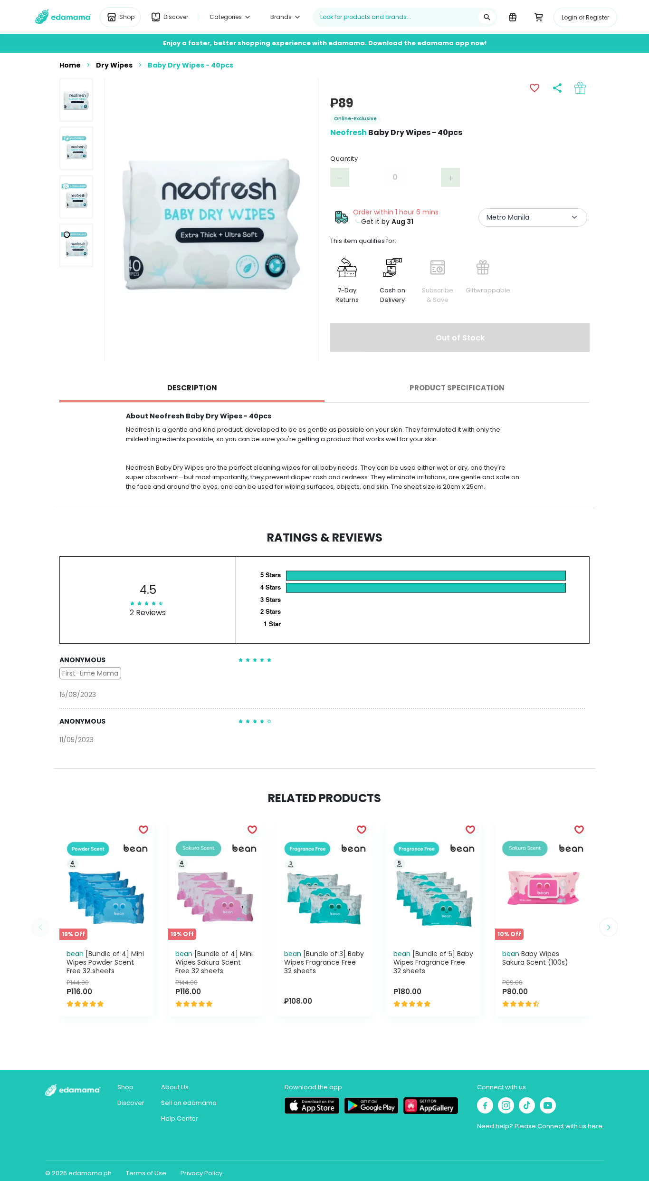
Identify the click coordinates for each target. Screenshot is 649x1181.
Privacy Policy (201, 1173)
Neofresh (348, 132)
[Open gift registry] (512, 16)
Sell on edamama (189, 1103)
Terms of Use (146, 1173)
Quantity (344, 158)
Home (70, 65)
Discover (130, 1103)
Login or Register (585, 17)
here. (596, 1126)
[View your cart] (538, 16)
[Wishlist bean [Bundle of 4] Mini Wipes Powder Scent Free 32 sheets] (143, 829)
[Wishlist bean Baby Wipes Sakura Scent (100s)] (579, 829)
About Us (175, 1087)
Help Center (179, 1118)
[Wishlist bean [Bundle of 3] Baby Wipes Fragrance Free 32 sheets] (361, 829)
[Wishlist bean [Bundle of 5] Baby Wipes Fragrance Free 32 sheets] (470, 829)
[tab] (191, 388)
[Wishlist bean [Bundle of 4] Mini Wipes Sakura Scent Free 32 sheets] (252, 829)
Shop (125, 1087)
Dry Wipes (114, 65)
